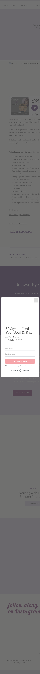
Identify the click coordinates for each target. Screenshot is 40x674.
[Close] (36, 300)
